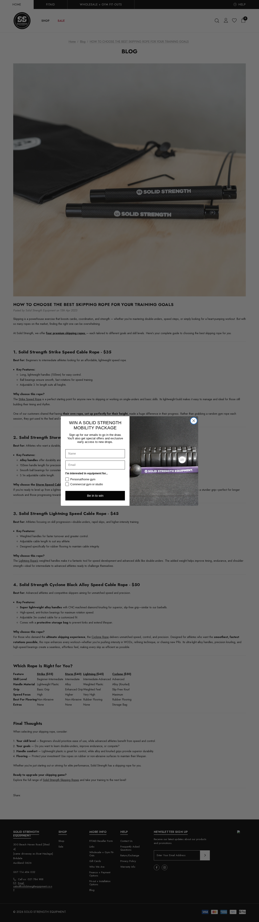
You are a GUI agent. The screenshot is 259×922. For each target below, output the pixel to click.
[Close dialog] (194, 421)
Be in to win (95, 495)
